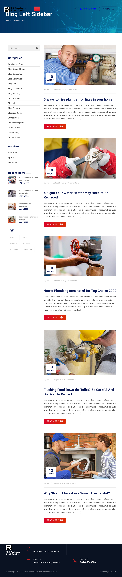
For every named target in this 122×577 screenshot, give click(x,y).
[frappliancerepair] (7, 9)
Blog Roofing (14, 98)
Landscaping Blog (16, 122)
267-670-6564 (88, 562)
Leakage (25, 237)
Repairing (14, 249)
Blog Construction (16, 78)
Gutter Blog (13, 117)
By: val (46, 89)
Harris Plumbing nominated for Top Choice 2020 (80, 291)
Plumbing (13, 243)
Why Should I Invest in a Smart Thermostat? (77, 493)
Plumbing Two (19, 20)
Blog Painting (14, 93)
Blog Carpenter (15, 73)
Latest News (14, 127)
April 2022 (12, 157)
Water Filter (28, 249)
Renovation (27, 243)
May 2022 (12, 152)
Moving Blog (13, 132)
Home (8, 20)
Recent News (14, 137)
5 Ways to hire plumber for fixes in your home (78, 99)
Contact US (108, 9)
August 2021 (13, 162)
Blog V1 (11, 103)
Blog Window (14, 108)
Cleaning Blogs (15, 112)
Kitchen (13, 237)
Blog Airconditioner (17, 69)
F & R (55, 571)
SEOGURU (112, 571)
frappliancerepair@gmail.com (46, 562)
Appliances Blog (15, 64)
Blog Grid (12, 83)
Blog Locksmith (15, 88)
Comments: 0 (73, 89)
